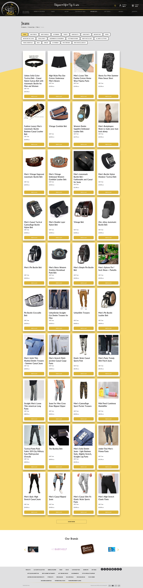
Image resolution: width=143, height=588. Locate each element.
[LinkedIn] (107, 569)
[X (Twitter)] (104, 569)
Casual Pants (41, 38)
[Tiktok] (118, 569)
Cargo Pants (86, 34)
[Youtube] (112, 569)
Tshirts (65, 34)
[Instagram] (115, 569)
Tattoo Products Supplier (88, 573)
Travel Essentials (28, 42)
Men (37, 27)
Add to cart (34, 96)
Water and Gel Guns (28, 38)
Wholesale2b (60, 577)
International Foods (60, 580)
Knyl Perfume (66, 42)
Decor (67, 11)
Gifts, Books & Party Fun (33, 573)
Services (134, 11)
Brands (121, 11)
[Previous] (25, 549)
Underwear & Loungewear (57, 38)
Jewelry (46, 42)
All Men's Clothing (101, 38)
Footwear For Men (73, 38)
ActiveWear (55, 42)
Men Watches (97, 34)
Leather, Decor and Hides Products (35, 577)
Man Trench (33, 34)
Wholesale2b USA (81, 577)
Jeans (42, 27)
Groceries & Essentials (46, 580)
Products (23, 27)
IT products (50, 577)
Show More (71, 521)
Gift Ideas (107, 11)
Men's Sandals (45, 34)
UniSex (107, 34)
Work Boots (75, 34)
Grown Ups (93, 11)
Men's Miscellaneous (80, 42)
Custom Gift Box (80, 11)
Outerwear (56, 34)
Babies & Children (39, 11)
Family (53, 11)
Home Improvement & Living (74, 580)
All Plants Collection (25, 12)
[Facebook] (102, 569)
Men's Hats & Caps (87, 38)
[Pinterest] (120, 569)
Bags (38, 42)
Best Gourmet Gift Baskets (48, 573)
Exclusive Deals (69, 577)
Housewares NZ (75, 573)
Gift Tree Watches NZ (63, 573)
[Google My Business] (110, 569)
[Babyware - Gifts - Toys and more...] (10, 15)
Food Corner (91, 577)
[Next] (118, 549)
